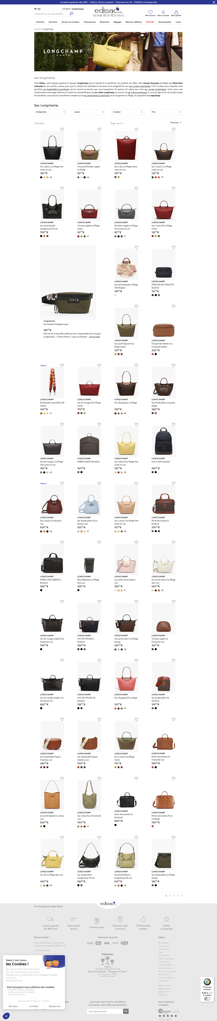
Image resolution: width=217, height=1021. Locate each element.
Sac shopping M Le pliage (125, 697)
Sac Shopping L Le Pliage (125, 402)
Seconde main (164, 946)
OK (125, 1011)
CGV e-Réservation (166, 958)
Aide (160, 952)
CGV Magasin (164, 961)
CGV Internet (163, 955)
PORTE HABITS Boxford (88, 461)
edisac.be (162, 991)
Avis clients (165, 1019)
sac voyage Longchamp (155, 89)
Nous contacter (43, 950)
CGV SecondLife (165, 965)
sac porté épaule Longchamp (97, 95)
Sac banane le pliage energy (56, 324)
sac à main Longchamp (139, 86)
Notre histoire (163, 949)
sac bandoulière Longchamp (56, 89)
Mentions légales (165, 968)
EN (39, 9)
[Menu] (212, 978)
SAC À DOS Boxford (161, 461)
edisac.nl (162, 994)
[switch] (207, 998)
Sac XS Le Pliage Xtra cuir (51, 874)
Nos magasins (163, 942)
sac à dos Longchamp (137, 92)
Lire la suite (94, 336)
